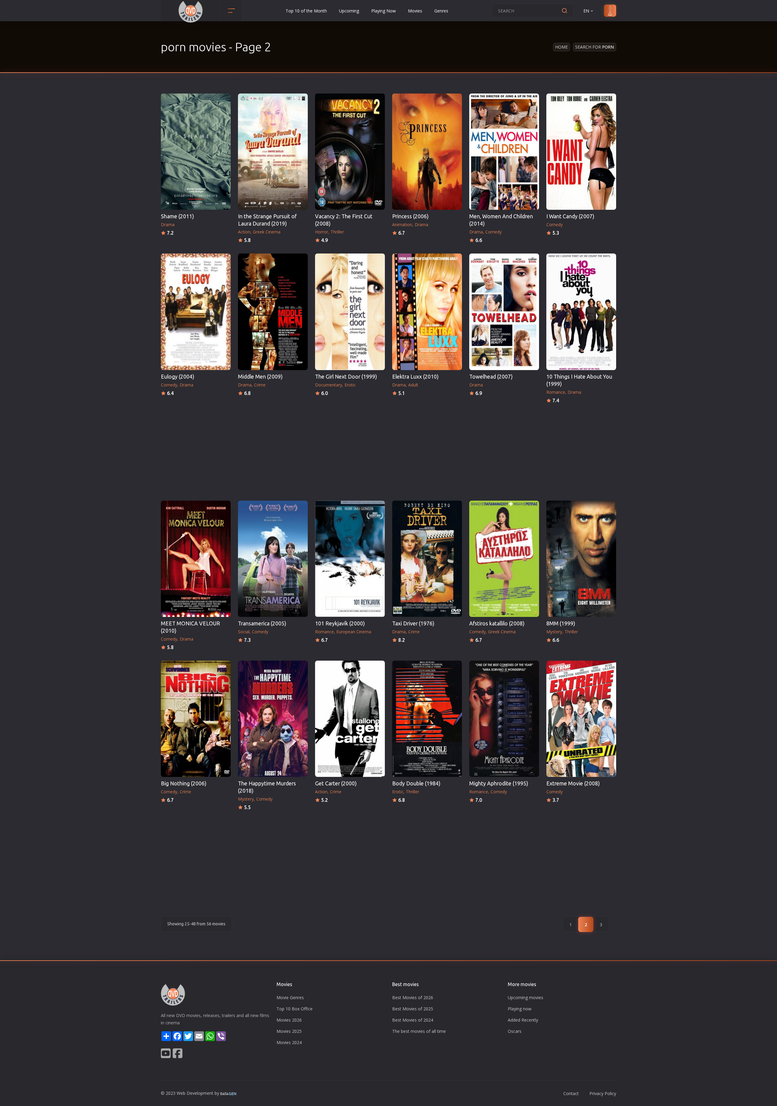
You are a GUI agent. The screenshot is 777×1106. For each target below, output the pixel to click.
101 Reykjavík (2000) (340, 623)
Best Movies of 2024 (412, 1020)
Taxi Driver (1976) (413, 623)
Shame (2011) (177, 216)
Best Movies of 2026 (412, 997)
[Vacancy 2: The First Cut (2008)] (350, 152)
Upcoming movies (525, 997)
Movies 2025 (289, 1031)
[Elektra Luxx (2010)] (427, 312)
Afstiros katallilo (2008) (496, 623)
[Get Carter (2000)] (350, 719)
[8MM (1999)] (581, 559)
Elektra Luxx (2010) (415, 376)
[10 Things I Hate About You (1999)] (581, 312)
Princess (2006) (410, 216)
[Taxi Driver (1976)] (427, 559)
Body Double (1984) (416, 783)
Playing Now (383, 11)
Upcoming (349, 11)
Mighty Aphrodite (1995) (498, 783)
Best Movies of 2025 (412, 1009)
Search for (594, 47)
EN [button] (586, 11)
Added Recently (523, 1020)
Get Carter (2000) (336, 783)
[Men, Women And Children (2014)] (504, 152)
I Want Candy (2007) (570, 216)
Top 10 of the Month (306, 11)
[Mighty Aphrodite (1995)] (504, 719)
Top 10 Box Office (295, 1009)
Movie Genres (290, 997)
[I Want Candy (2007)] (581, 152)
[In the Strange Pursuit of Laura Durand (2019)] (273, 152)
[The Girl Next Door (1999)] (350, 312)
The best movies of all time (419, 1031)
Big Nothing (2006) (183, 783)
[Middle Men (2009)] (273, 312)
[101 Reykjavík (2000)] (350, 559)
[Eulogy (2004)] (196, 312)
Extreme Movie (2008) (573, 783)
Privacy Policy (602, 1093)
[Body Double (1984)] (427, 719)
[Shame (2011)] (196, 152)
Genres (441, 11)
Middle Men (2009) (260, 376)
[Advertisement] (388, 450)
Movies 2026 (289, 1020)
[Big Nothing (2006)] (196, 719)
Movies (415, 11)
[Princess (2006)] (427, 152)
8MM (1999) (560, 623)
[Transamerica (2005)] (273, 559)
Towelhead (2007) (491, 376)
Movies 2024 (289, 1042)
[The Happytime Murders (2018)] (273, 719)
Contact (571, 1093)
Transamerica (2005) (262, 623)
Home (561, 47)
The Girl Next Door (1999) (346, 376)
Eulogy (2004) (177, 376)
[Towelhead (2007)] (504, 312)
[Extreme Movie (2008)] (581, 719)
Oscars (514, 1031)
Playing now (519, 1009)
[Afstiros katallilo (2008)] (504, 559)
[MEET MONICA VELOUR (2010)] (196, 559)
